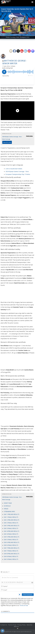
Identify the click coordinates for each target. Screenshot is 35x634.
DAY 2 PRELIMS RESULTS (11, 520)
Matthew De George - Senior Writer (14, 62)
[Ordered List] (10, 582)
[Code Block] (16, 582)
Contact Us (3, 625)
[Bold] (2, 582)
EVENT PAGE (8, 503)
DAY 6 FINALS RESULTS (11, 545)
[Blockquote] (14, 582)
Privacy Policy (21, 625)
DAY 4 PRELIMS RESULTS (11, 531)
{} (19, 582)
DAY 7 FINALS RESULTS (11, 551)
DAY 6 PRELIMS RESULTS (11, 542)
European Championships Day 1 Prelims (18, 174)
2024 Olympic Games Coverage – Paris (17, 171)
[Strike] (8, 582)
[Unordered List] (12, 582)
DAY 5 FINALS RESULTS (11, 539)
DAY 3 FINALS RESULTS (11, 528)
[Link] (18, 582)
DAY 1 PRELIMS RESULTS (11, 514)
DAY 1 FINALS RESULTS (11, 517)
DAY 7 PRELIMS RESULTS (11, 548)
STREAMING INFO (9, 511)
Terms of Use (24, 605)
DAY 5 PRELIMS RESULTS (11, 537)
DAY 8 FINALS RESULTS (11, 556)
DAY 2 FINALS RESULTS (11, 523)
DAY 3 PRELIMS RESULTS (11, 525)
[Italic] (4, 582)
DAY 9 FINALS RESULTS (11, 559)
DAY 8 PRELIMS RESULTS (11, 554)
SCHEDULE (7, 506)
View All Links (7, 142)
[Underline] (6, 582)
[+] (22, 582)
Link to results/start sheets (14, 169)
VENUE (6, 509)
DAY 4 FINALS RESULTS (11, 534)
